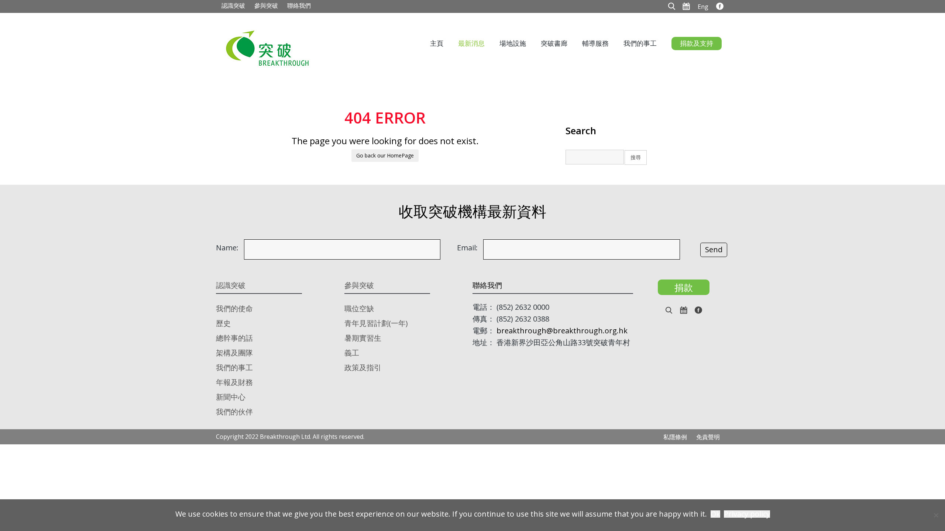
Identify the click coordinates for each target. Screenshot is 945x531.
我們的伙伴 (234, 412)
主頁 (436, 43)
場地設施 (512, 43)
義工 (351, 353)
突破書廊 (554, 43)
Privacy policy (747, 514)
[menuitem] (703, 6)
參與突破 (266, 5)
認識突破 (233, 5)
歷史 (223, 323)
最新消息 (471, 43)
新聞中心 (230, 397)
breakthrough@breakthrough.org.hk (562, 331)
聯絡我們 (299, 5)
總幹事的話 (234, 338)
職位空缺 (359, 308)
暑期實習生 (362, 338)
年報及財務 (234, 382)
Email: (467, 248)
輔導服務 (595, 43)
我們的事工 (640, 43)
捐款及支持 (696, 43)
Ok (715, 514)
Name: (227, 248)
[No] (935, 515)
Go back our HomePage (385, 155)
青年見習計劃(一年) (376, 323)
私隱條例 (675, 437)
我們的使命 (234, 308)
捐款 (683, 287)
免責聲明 (708, 437)
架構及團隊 (234, 353)
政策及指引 (362, 367)
